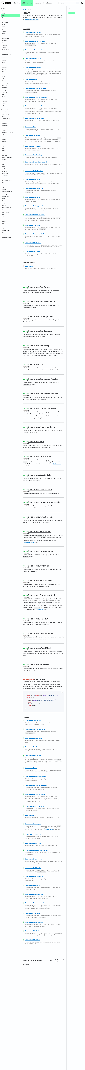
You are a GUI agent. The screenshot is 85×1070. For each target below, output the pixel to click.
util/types (4, 221)
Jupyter (4, 31)
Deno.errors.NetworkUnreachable (36, 162)
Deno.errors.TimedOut (32, 225)
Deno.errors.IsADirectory (33, 155)
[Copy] (62, 692)
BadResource (57, 464)
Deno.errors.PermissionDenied (35, 215)
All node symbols (6, 237)
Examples (38, 3)
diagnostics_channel (7, 132)
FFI (3, 20)
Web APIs (4, 57)
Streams (4, 92)
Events (4, 69)
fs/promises (5, 146)
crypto (4, 127)
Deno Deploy (47, 3)
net (3, 162)
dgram (4, 130)
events (4, 141)
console (4, 123)
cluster (4, 121)
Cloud (3, 13)
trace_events (5, 212)
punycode (5, 173)
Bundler (4, 11)
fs (2, 143)
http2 (3, 150)
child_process (6, 118)
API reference (27, 3)
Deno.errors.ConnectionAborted (35, 88)
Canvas (4, 62)
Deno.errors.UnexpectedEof (34, 234)
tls (3, 210)
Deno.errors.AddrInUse (33, 32)
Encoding (4, 67)
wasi (3, 228)
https (3, 153)
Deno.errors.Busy (31, 79)
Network (4, 36)
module (4, 159)
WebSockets (5, 49)
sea (3, 184)
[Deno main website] (6, 3)
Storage (4, 90)
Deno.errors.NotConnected (34, 188)
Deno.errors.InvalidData (33, 146)
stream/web (5, 196)
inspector (4, 155)
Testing (4, 47)
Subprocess (5, 42)
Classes (70, 8)
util (3, 219)
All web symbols (6, 105)
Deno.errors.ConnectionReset (35, 106)
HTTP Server (5, 27)
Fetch (3, 17)
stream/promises (6, 194)
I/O (3, 29)
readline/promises (7, 180)
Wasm (4, 96)
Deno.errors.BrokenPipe (33, 67)
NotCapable (39, 610)
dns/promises (5, 137)
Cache (4, 60)
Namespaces (71, 13)
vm (3, 226)
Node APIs (4, 109)
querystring (5, 175)
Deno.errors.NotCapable (33, 179)
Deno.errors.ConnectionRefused (36, 97)
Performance (5, 85)
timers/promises (6, 207)
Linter (3, 33)
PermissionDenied (28, 542)
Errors (3, 15)
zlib (3, 232)
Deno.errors (29, 266)
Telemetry (5, 45)
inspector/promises (7, 157)
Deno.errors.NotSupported (34, 206)
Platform (4, 87)
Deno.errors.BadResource (33, 59)
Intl (3, 80)
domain (4, 139)
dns (3, 134)
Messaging (5, 83)
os (3, 164)
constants (5, 125)
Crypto (4, 64)
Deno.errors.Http (30, 127)
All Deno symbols (6, 54)
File (3, 74)
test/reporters (6, 203)
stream (4, 189)
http (3, 148)
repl (3, 182)
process (4, 171)
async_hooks (5, 114)
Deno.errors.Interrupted (33, 135)
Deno (24, 9)
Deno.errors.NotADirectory (34, 171)
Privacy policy (26, 964)
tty (3, 214)
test (3, 200)
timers (4, 205)
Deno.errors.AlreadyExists (33, 50)
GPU (3, 24)
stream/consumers (7, 191)
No (59, 960)
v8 (3, 223)
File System (5, 22)
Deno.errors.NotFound (32, 197)
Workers (4, 101)
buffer (4, 116)
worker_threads (6, 230)
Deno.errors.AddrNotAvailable (35, 41)
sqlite (3, 187)
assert (4, 112)
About (3, 52)
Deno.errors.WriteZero (32, 251)
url (3, 216)
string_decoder (6, 198)
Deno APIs (4, 8)
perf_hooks (5, 168)
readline (4, 178)
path (3, 166)
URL (3, 94)
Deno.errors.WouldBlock (33, 243)
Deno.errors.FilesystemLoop (34, 118)
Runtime (17, 3)
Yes (51, 960)
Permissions (5, 38)
